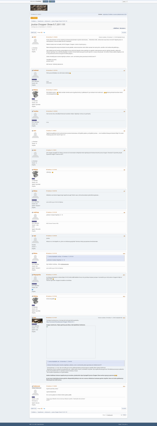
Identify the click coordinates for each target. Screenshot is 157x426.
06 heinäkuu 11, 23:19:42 (51, 169)
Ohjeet (119, 424)
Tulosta (124, 32)
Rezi (34, 317)
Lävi (34, 37)
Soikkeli (36, 70)
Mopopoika (37, 275)
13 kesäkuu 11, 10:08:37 (51, 130)
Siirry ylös (33, 408)
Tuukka (35, 111)
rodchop (36, 212)
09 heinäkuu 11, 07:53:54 (51, 296)
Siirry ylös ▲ (125, 424)
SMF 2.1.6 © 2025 (33, 424)
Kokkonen (36, 386)
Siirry (104, 415)
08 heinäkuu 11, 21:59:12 (51, 274)
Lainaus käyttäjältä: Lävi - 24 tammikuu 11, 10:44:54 (60, 361)
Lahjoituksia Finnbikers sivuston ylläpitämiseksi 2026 (114, 14)
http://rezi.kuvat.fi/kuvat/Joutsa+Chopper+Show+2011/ (60, 322)
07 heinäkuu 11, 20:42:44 (51, 235)
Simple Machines (40, 424)
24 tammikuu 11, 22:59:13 (51, 89)
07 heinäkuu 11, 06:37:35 (51, 190)
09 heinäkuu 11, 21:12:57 (51, 317)
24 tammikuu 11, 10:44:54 (51, 37)
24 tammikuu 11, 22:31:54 (51, 70)
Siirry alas (33, 32)
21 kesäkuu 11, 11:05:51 (51, 150)
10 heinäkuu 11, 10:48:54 (51, 386)
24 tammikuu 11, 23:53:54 (51, 111)
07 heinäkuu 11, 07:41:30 (51, 212)
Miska (35, 191)
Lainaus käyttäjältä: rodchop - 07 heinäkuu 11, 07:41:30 (61, 256)
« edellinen (116, 28)
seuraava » (123, 28)
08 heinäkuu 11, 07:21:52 (51, 253)
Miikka (35, 90)
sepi (34, 236)
